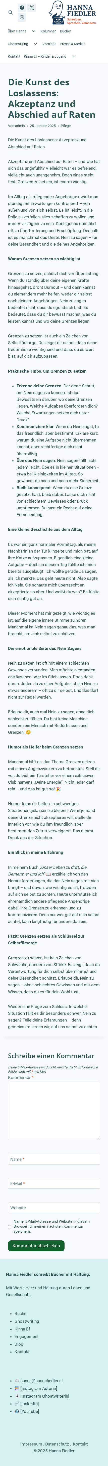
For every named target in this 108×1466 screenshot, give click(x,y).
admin (20, 126)
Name (17, 1159)
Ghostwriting (18, 44)
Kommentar (20, 1077)
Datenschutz (57, 1444)
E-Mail (17, 1183)
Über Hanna (17, 31)
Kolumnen (49, 31)
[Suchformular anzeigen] (10, 12)
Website (18, 1207)
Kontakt (14, 56)
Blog (19, 1344)
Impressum (31, 1444)
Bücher (65, 31)
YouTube (30, 1411)
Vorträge (49, 44)
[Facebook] (22, 7)
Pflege (66, 126)
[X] (31, 7)
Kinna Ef (22, 1328)
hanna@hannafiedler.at (41, 1380)
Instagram (31, 1388)
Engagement (27, 1336)
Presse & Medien (72, 44)
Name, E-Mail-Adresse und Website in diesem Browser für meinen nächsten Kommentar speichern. (52, 1226)
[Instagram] (22, 17)
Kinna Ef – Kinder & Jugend (45, 56)
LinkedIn (30, 1403)
